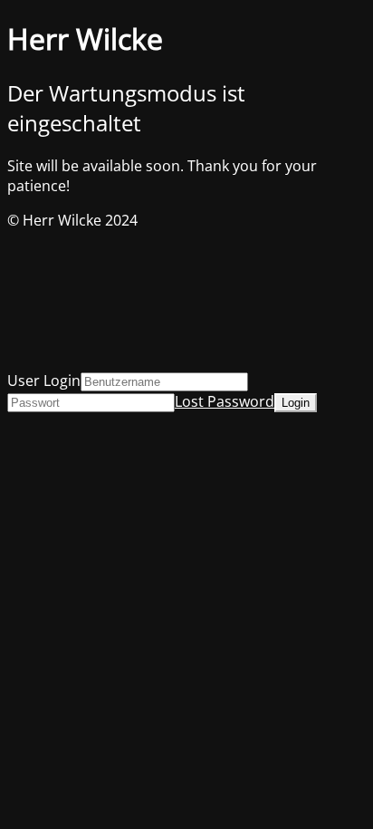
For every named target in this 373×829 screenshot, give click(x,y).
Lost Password (224, 401)
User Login (44, 380)
